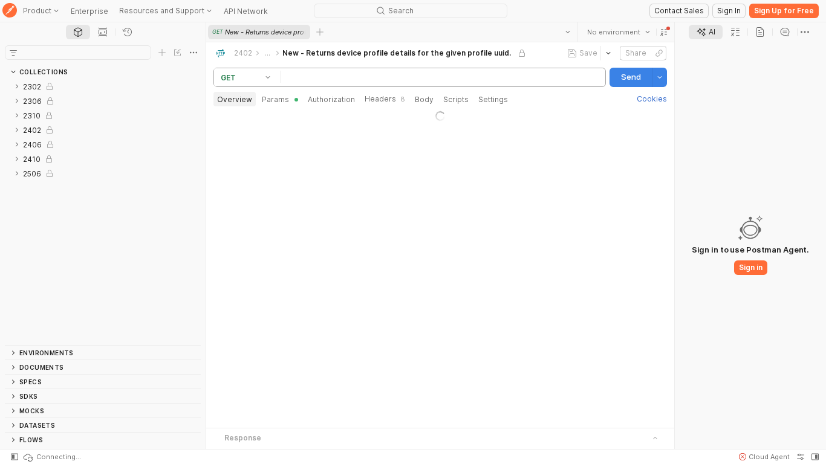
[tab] (78, 32)
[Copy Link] (659, 53)
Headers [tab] (385, 98)
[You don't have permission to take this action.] (320, 32)
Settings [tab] (493, 99)
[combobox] (618, 32)
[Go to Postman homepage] (9, 11)
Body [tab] (424, 99)
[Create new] (162, 52)
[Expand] (17, 86)
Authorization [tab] (331, 99)
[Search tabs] (568, 32)
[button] (664, 32)
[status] (51, 457)
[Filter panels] (13, 53)
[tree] (103, 212)
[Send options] (659, 77)
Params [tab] (275, 99)
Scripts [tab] (456, 99)
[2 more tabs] (805, 32)
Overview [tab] (234, 99)
